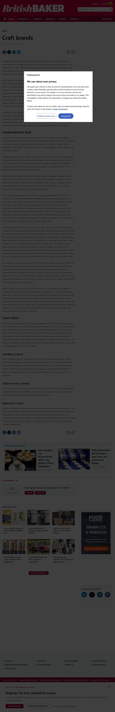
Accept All (65, 116)
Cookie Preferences (46, 116)
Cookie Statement (60, 109)
